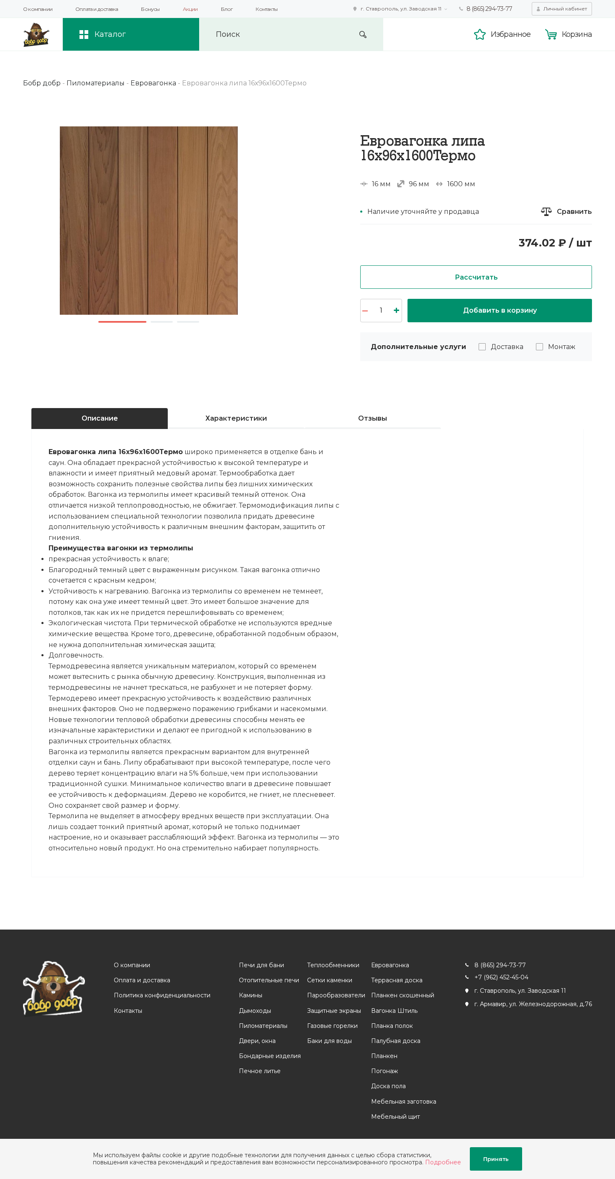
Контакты (266, 9)
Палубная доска (395, 1041)
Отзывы (372, 418)
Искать (362, 34)
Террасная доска (397, 980)
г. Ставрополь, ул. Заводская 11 (401, 8)
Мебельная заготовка (403, 1101)
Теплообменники (333, 965)
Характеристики (236, 418)
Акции (190, 9)
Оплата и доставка (96, 9)
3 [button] (188, 322)
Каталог (110, 34)
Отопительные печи (269, 980)
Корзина (577, 34)
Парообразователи (336, 995)
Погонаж (384, 1071)
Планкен (384, 1056)
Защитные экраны (334, 1011)
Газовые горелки (332, 1026)
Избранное (511, 34)
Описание (100, 418)
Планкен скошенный (402, 995)
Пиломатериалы (263, 1026)
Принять (496, 1159)
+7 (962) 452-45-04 (501, 977)
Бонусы (150, 9)
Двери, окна (257, 1041)
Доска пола (388, 1086)
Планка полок (392, 1026)
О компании (37, 9)
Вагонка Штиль (394, 1011)
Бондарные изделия (270, 1056)
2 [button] (162, 322)
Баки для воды (329, 1041)
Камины (250, 995)
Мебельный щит (395, 1116)
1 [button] (122, 322)
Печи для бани (261, 965)
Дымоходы (255, 1011)
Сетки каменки (329, 980)
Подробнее (443, 1162)
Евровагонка (390, 965)
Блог (227, 9)
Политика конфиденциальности (162, 995)
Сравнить (574, 212)
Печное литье (260, 1071)
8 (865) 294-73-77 (489, 9)
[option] (148, 220)
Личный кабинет (565, 8)
